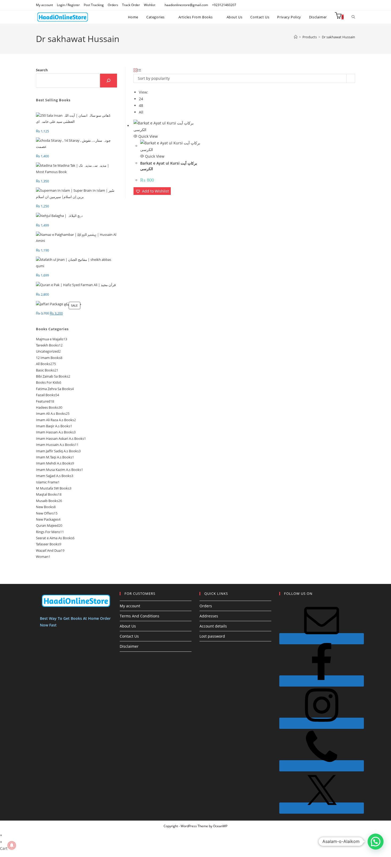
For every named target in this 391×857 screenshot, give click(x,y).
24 (141, 98)
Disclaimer (129, 646)
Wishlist (149, 5)
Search (42, 70)
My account (44, 5)
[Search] (108, 80)
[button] (152, 191)
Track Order (131, 5)
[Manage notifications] (11, 845)
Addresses (208, 615)
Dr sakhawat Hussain (338, 37)
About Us (128, 626)
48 (141, 105)
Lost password (212, 636)
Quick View (147, 136)
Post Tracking (94, 5)
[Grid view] (135, 70)
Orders (113, 5)
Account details (213, 626)
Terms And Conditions (139, 615)
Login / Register (68, 5)
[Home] (295, 37)
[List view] (139, 70)
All (141, 112)
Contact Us (129, 636)
